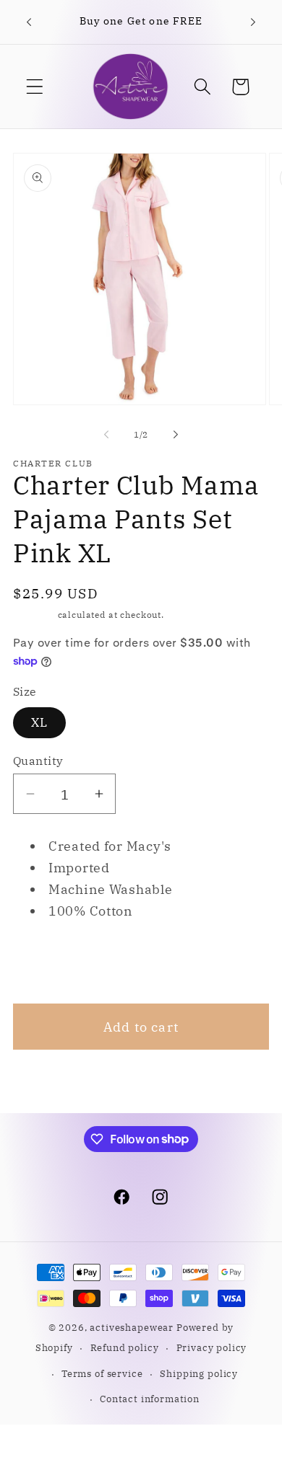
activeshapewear (132, 1327)
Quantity (38, 760)
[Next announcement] (253, 22)
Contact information (150, 1398)
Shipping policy (199, 1373)
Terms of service (101, 1373)
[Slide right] (176, 434)
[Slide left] (106, 434)
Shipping (34, 614)
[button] (35, 87)
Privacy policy (211, 1347)
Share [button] (51, 962)
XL (39, 722)
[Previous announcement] (29, 22)
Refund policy (124, 1347)
